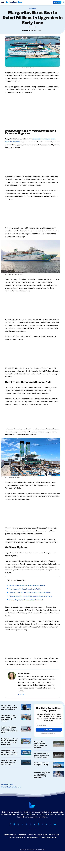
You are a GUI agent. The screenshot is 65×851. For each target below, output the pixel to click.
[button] (63, 2)
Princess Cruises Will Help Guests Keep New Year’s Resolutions (29, 592)
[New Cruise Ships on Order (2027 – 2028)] (58, 765)
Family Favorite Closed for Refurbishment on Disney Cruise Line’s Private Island (9, 741)
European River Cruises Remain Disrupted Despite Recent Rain (40, 744)
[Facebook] (18, 693)
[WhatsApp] (50, 824)
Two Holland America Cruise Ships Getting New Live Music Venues (9, 718)
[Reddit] (30, 824)
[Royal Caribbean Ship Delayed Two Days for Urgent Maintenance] (58, 755)
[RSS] (34, 824)
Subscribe (49, 730)
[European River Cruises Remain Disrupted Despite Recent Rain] (58, 744)
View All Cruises (7, 784)
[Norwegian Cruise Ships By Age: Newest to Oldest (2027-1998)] (26, 752)
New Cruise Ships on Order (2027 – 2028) (41, 764)
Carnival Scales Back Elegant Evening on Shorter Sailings (9, 762)
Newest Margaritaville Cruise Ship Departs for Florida (26, 600)
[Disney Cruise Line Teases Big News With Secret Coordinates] (26, 707)
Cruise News (32, 8)
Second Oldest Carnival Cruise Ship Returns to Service (27, 585)
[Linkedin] (20, 693)
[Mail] (23, 693)
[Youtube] (54, 824)
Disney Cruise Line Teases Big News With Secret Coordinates (9, 707)
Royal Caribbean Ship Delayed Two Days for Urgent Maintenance (41, 755)
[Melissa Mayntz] (12, 683)
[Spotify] (38, 824)
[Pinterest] (26, 824)
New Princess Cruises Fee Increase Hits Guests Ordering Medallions (42, 775)
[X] (46, 824)
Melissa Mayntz (28, 30)
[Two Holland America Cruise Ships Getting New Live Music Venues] (26, 717)
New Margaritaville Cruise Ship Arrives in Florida (24, 589)
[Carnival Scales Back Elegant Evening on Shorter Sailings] (26, 762)
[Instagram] (18, 824)
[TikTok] (42, 824)
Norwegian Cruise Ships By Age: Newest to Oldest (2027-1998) (9, 752)
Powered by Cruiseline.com (11, 787)
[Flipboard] (14, 824)
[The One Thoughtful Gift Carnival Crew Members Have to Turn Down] (26, 729)
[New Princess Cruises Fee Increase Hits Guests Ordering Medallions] (58, 774)
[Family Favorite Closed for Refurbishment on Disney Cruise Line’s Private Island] (26, 741)
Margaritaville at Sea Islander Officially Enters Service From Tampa (30, 596)
